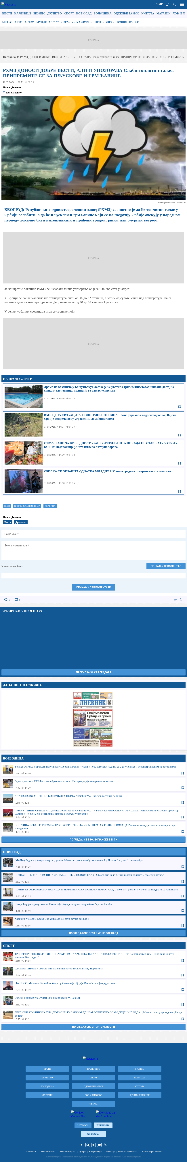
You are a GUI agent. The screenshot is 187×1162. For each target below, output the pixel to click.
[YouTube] (99, 1145)
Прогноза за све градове (93, 672)
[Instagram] (87, 1145)
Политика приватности (151, 1151)
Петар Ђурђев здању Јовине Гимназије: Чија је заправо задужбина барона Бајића (93, 907)
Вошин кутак (128, 22)
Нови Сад (83, 13)
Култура (147, 13)
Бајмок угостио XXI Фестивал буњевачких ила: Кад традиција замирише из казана (93, 784)
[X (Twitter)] (93, 1145)
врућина (50, 505)
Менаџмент (31, 1151)
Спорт (69, 13)
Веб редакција (95, 1151)
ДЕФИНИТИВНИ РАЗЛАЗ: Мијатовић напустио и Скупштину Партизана (93, 971)
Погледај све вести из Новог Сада (93, 933)
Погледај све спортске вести (93, 1026)
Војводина (103, 13)
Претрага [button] (174, 4)
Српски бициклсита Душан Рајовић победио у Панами (93, 1000)
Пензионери (105, 22)
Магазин (164, 13)
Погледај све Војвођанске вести (93, 839)
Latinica (83, 1125)
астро (29, 22)
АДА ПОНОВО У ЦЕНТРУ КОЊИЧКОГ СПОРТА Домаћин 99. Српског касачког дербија (93, 799)
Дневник (16, 87)
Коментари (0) (14, 92)
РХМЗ (7, 505)
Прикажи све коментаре (93, 587)
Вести (7, 13)
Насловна (9, 57)
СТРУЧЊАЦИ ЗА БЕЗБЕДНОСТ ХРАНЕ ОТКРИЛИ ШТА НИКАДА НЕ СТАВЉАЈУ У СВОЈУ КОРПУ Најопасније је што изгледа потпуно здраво (93, 453)
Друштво (54, 13)
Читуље (93, 1103)
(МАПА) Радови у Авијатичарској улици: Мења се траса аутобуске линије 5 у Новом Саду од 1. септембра (93, 863)
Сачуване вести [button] (167, 4)
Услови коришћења (11, 566)
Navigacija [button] (182, 4)
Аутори (82, 1151)
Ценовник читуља (67, 1151)
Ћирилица (103, 1125)
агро (18, 22)
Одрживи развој (126, 13)
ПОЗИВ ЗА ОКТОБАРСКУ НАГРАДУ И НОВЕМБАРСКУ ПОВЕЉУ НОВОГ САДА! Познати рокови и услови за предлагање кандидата (93, 892)
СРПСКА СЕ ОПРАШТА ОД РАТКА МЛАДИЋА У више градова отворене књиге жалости (93, 481)
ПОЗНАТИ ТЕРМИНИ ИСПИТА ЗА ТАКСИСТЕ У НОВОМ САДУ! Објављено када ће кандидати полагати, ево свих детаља (93, 878)
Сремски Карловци (77, 22)
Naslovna (93, 1134)
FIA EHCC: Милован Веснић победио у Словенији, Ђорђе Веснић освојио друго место (93, 986)
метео (7, 22)
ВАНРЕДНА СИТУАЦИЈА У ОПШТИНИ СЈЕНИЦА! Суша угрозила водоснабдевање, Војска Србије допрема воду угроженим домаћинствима (93, 425)
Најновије (22, 13)
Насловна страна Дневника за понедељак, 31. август (93, 719)
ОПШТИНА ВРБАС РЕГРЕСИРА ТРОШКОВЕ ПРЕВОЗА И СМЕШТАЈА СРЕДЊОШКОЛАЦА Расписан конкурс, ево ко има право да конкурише (93, 828)
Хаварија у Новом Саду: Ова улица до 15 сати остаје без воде (93, 921)
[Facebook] (82, 1145)
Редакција (110, 1151)
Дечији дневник (140, 1095)
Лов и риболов (93, 1095)
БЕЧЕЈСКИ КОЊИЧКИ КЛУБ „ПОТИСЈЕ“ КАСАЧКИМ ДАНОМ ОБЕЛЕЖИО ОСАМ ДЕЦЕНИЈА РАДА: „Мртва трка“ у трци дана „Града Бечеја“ (93, 1015)
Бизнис (39, 13)
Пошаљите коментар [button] (166, 566)
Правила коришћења (127, 1151)
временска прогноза (27, 505)
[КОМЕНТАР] (16, 600)
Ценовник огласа (47, 1151)
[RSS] (105, 1145)
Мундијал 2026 (47, 22)
